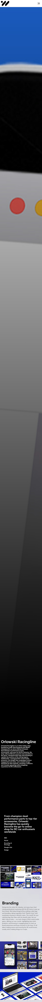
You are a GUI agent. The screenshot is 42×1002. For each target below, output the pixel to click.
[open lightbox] (21, 955)
